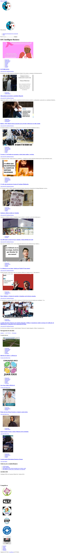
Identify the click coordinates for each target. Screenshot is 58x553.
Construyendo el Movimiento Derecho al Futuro (11, 459)
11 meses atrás (3, 387)
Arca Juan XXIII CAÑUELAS (7, 385)
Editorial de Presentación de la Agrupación (10, 33)
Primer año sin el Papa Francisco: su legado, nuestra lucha (14, 412)
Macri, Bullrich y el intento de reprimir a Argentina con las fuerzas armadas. (18, 296)
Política (6, 151)
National (6, 63)
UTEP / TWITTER (6, 467)
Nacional (6, 62)
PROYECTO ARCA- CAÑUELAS (8, 355)
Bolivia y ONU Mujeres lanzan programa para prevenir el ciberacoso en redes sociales (20, 123)
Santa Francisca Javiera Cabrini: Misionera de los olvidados (14, 431)
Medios (6, 461)
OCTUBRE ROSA (4, 69)
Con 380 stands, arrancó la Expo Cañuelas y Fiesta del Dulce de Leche (16, 239)
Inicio (4, 34)
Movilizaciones (7, 149)
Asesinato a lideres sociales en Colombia (9, 213)
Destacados (7, 59)
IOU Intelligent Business (9, 71)
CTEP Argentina (6, 466)
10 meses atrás (3, 357)
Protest (6, 152)
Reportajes (7, 353)
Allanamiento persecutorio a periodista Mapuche (11, 95)
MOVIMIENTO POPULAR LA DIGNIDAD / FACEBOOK (14, 469)
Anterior (1, 333)
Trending (6, 65)
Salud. (6, 64)
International (7, 61)
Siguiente (14, 333)
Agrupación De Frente (14, 14)
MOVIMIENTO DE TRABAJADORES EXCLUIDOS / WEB (14, 468)
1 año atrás (2, 414)
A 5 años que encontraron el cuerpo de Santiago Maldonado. (14, 184)
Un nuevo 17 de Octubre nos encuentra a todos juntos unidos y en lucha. (17, 154)
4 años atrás (2, 71)
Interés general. (7, 60)
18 (12, 333)
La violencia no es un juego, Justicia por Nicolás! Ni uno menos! (15, 268)
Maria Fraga (8, 357)
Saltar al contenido (3, 0)
